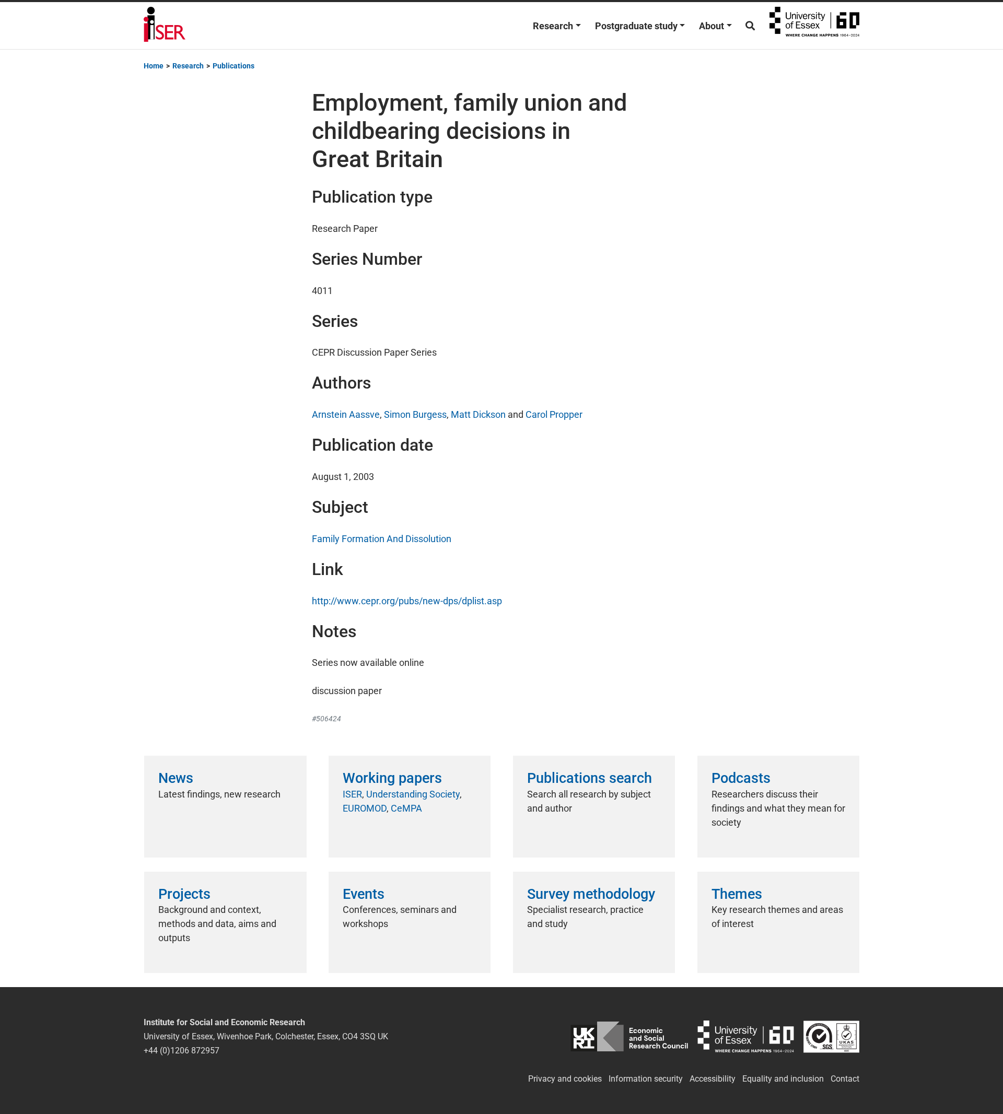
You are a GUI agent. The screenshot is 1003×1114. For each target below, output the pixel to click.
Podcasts (741, 778)
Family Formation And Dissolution (381, 538)
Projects (184, 894)
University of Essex (814, 25)
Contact (845, 1079)
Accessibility (713, 1079)
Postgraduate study (636, 25)
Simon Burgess (415, 414)
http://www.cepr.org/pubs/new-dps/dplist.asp (407, 600)
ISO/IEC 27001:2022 (831, 1036)
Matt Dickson (478, 414)
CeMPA (406, 808)
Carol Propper (554, 414)
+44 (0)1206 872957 (181, 1051)
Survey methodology (591, 894)
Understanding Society (413, 794)
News (175, 778)
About (711, 25)
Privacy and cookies (565, 1079)
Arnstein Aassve (346, 414)
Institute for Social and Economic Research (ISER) (164, 25)
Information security (646, 1079)
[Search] (750, 26)
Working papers (392, 778)
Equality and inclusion (783, 1079)
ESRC (629, 1036)
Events (363, 894)
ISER (352, 794)
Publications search (589, 778)
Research (553, 25)
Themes (737, 894)
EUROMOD (365, 808)
